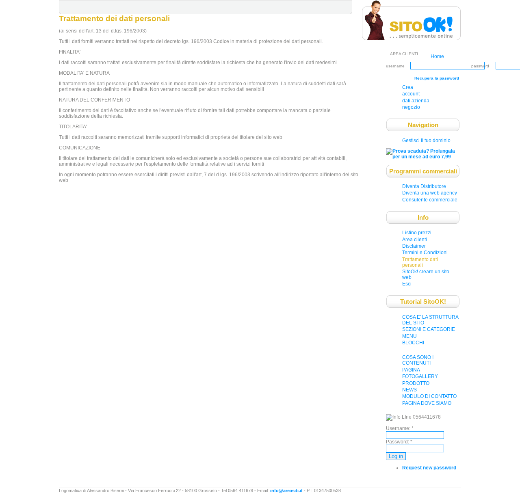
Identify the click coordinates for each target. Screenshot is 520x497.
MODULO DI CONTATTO (429, 396)
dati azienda (415, 101)
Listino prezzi (416, 233)
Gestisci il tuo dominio (426, 140)
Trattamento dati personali (420, 262)
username (395, 66)
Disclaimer (414, 246)
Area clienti (414, 239)
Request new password (429, 468)
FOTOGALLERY (420, 376)
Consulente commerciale (429, 200)
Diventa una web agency (429, 193)
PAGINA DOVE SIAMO (426, 403)
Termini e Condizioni (425, 252)
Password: (399, 442)
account (411, 94)
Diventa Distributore (424, 186)
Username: (400, 428)
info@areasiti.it (286, 490)
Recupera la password (436, 78)
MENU (409, 336)
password (480, 66)
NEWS (409, 390)
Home (437, 56)
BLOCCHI (413, 343)
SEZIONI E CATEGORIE (428, 329)
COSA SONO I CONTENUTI (417, 360)
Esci (407, 284)
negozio (411, 107)
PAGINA (411, 370)
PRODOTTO (415, 383)
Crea (407, 87)
